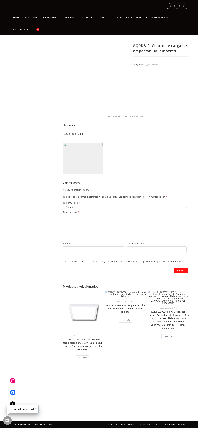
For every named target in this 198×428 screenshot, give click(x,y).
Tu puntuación (71, 203)
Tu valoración (71, 212)
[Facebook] (12, 392)
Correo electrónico (137, 243)
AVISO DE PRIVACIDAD (166, 424)
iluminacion (86, 335)
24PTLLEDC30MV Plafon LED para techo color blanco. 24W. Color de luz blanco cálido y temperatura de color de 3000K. (82, 344)
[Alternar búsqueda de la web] (45, 29)
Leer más (82, 357)
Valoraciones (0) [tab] (134, 116)
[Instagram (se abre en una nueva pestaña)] (185, 6)
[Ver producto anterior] (180, 45)
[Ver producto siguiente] (186, 45)
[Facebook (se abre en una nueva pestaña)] (177, 6)
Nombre (68, 243)
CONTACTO (183, 424)
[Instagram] (12, 380)
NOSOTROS (121, 424)
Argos (147, 64)
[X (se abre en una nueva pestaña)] (168, 6)
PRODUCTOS (133, 424)
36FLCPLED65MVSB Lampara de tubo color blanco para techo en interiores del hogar (125, 308)
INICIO (110, 424)
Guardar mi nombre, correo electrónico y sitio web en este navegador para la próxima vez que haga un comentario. (123, 261)
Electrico (154, 64)
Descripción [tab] (114, 116)
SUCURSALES (148, 424)
